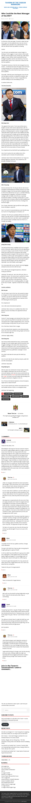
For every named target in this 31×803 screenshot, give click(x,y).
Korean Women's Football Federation (10, 779)
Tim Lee (11, 18)
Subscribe (5, 724)
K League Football (5, 773)
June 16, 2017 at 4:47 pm (11, 442)
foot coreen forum (5, 768)
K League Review (5, 785)
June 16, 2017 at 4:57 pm (12, 479)
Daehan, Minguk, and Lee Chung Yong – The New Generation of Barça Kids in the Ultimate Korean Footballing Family (15, 741)
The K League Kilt (5, 777)
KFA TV (3, 771)
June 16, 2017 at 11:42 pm (11, 606)
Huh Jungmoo (6, 396)
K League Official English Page (8, 787)
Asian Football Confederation (8, 769)
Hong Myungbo (18, 393)
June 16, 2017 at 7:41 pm (12, 576)
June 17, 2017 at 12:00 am (12, 636)
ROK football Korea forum (7, 782)
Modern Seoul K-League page (8, 784)
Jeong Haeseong (16, 396)
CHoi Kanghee (8, 393)
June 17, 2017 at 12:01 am (12, 589)
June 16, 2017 (5, 18)
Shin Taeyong (6, 399)
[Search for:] (15, 710)
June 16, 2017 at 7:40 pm (11, 540)
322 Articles (20, 413)
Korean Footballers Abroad (7, 781)
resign (5, 376)
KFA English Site (5, 766)
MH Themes (24, 801)
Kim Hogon (25, 396)
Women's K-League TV (6, 774)
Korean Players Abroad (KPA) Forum (9, 776)
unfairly (13, 374)
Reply (4, 472)
